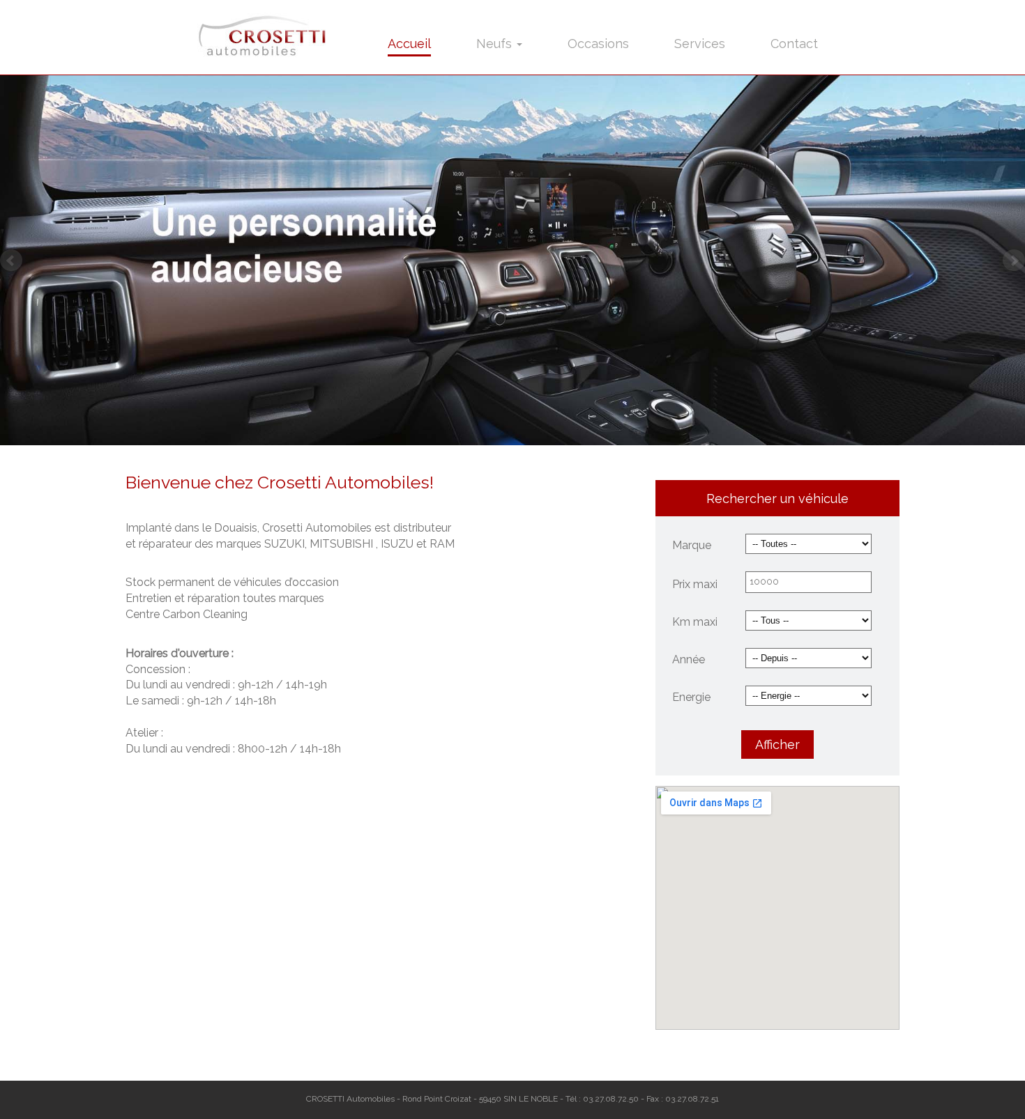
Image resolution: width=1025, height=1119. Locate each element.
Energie (691, 697)
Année (688, 659)
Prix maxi (695, 584)
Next (1014, 260)
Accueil (409, 43)
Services (699, 43)
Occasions (598, 43)
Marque (691, 545)
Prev (11, 260)
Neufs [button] (495, 43)
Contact (794, 43)
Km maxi (695, 621)
